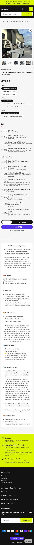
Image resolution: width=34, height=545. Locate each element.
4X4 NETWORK (6, 69)
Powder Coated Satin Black (10, 107)
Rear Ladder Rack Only (9, 94)
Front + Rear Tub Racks (9, 88)
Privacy (3, 476)
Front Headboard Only (9, 91)
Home (3, 20)
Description (8, 239)
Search (27, 14)
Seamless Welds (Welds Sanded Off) (13, 116)
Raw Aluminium (7, 100)
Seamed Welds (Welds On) (10, 113)
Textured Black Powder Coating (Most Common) (16, 103)
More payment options (17, 230)
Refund (3, 480)
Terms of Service (7, 482)
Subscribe (26, 520)
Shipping (4, 478)
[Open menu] (31, 9)
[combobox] (17, 14)
